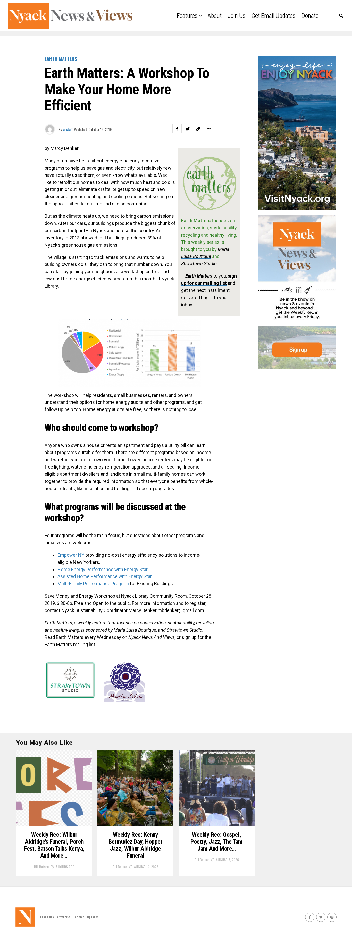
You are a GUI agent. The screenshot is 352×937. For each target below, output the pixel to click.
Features (187, 15)
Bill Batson (41, 866)
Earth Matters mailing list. (70, 644)
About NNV (47, 917)
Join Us (236, 15)
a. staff (68, 129)
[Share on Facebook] (177, 128)
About (214, 15)
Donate (310, 15)
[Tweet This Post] (187, 128)
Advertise (63, 917)
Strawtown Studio (184, 630)
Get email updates (273, 15)
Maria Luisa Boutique (135, 630)
